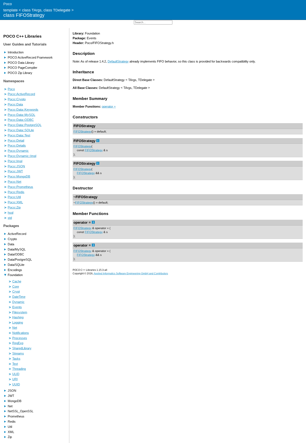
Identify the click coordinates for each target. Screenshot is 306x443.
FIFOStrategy (82, 131)
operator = (109, 106)
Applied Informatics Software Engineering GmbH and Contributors (131, 273)
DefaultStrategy (118, 61)
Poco (7, 4)
